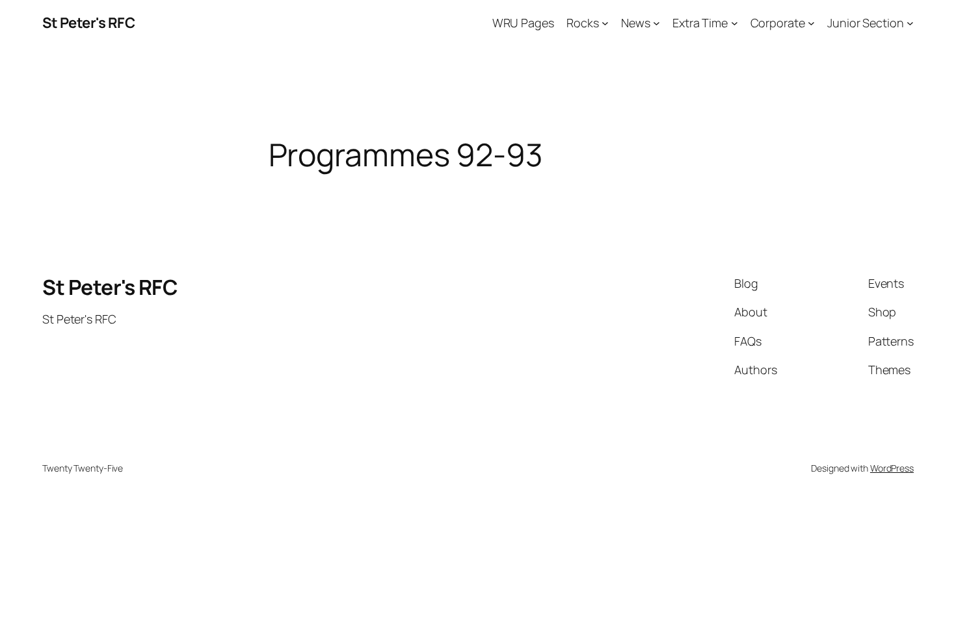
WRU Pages (523, 23)
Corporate (777, 23)
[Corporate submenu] (811, 23)
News (635, 23)
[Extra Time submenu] (734, 23)
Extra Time (700, 23)
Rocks (582, 23)
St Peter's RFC (88, 22)
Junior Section (865, 23)
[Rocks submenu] (605, 23)
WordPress (892, 468)
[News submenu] (656, 23)
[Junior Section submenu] (910, 23)
